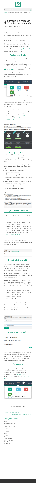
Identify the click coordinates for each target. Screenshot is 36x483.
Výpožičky (6, 436)
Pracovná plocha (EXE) (10, 423)
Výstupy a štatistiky (9, 441)
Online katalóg (8, 438)
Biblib (5, 421)
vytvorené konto (9, 69)
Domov (5, 12)
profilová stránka (22, 374)
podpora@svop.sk (12, 234)
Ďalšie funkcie (7, 443)
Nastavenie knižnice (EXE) (11, 426)
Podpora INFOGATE (10, 26)
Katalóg (6, 428)
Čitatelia (6, 433)
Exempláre (7, 431)
